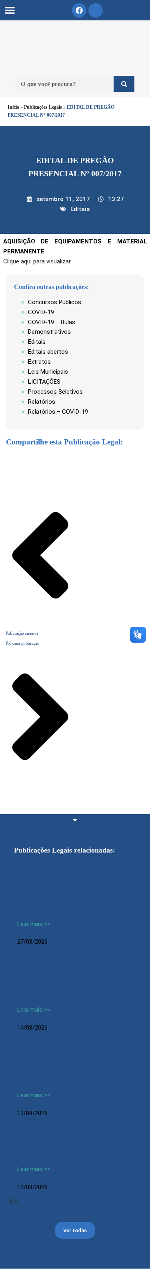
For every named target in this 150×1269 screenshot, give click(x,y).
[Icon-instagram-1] (95, 10)
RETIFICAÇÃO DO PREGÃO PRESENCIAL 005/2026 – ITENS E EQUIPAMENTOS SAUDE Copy (72, 1068)
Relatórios (41, 401)
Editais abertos (48, 351)
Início (13, 107)
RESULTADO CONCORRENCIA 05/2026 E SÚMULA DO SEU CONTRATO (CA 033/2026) (70, 982)
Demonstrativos (49, 331)
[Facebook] (79, 10)
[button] (10, 10)
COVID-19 (41, 312)
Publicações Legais (43, 107)
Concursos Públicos (54, 302)
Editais (80, 209)
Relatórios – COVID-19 (58, 411)
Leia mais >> (33, 924)
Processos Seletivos (55, 391)
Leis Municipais (48, 371)
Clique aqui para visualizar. (37, 261)
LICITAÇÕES (44, 381)
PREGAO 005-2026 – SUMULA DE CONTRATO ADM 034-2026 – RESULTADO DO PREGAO (72, 896)
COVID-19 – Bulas (51, 322)
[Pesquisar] (124, 84)
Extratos (39, 361)
